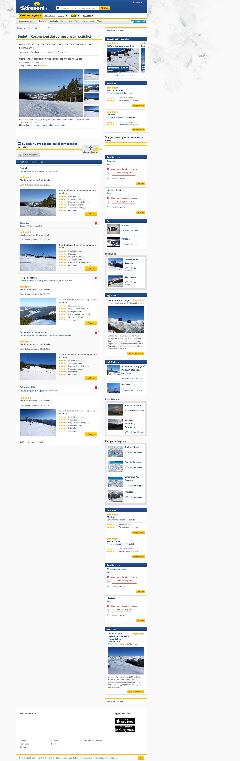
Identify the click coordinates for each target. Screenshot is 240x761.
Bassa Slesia (38, 226)
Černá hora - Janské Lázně (33, 333)
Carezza (111, 161)
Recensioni (42, 21)
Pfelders (111, 598)
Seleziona (87, 16)
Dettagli (91, 214)
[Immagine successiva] (143, 60)
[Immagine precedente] (109, 60)
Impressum (24, 744)
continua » (73, 210)
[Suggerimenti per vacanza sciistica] (138, 21)
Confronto (54, 21)
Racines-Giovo (114, 190)
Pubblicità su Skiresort (92, 741)
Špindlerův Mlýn (28, 387)
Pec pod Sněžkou (28, 278)
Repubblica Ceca (32, 171)
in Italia (129, 93)
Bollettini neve (66, 21)
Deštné (37, 65)
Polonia (29, 226)
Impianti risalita (88, 21)
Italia (109, 164)
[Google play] (125, 732)
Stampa (23, 747)
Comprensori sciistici (27, 21)
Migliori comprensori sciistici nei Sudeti (46, 52)
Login (53, 744)
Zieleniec (24, 223)
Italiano (137, 2)
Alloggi (99, 21)
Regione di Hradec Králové (49, 171)
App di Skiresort (123, 713)
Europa (22, 171)
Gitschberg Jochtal (116, 569)
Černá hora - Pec (66, 281)
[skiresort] (34, 7)
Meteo (76, 21)
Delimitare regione (29, 154)
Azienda (54, 741)
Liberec (42, 392)
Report (140, 183)
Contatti (23, 741)
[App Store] (125, 724)
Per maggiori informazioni (106, 758)
